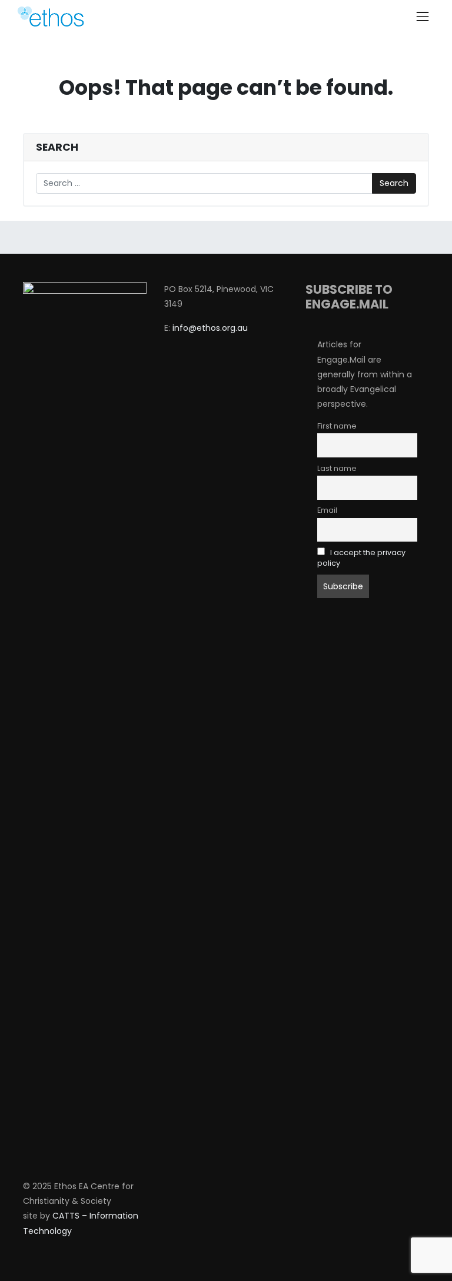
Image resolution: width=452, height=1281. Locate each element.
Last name (337, 468)
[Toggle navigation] (422, 16)
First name (337, 426)
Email (327, 510)
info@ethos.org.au (210, 328)
